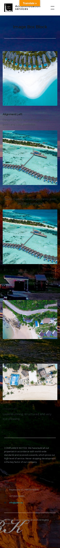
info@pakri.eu (16, 502)
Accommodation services (27, 7)
